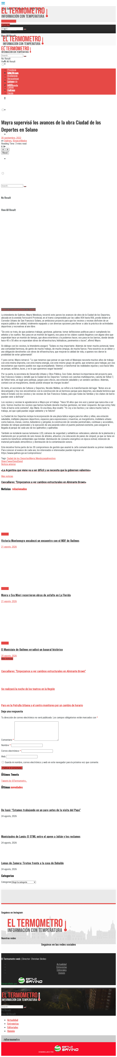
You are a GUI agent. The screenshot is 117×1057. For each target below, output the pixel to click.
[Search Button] (25, 29)
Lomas (10, 134)
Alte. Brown (12, 72)
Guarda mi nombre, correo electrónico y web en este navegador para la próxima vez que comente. (52, 762)
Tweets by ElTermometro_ (14, 780)
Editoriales (62, 970)
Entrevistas (61, 967)
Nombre (6, 745)
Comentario (7, 739)
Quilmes (11, 146)
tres (54, 458)
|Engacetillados (20, 140)
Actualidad (62, 964)
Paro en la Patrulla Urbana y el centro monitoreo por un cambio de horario (42, 705)
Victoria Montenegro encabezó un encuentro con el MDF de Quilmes (40, 540)
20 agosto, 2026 (9, 655)
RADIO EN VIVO (8, 21)
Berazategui (13, 97)
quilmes (48, 458)
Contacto (5, 24)
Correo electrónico (11, 750)
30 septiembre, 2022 (11, 137)
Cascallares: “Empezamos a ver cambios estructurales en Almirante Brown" (43, 671)
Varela (10, 93)
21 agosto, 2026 (9, 546)
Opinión (61, 973)
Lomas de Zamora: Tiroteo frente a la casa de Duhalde (32, 863)
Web (3, 756)
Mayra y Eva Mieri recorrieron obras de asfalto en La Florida (36, 595)
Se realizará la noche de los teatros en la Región (28, 689)
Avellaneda (12, 75)
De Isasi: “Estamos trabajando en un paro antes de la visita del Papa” (41, 810)
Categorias (6, 882)
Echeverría (12, 109)
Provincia (11, 29)
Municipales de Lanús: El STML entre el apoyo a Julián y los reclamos (40, 836)
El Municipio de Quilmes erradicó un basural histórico (32, 649)
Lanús (10, 84)
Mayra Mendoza (36, 458)
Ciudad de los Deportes (18, 458)
